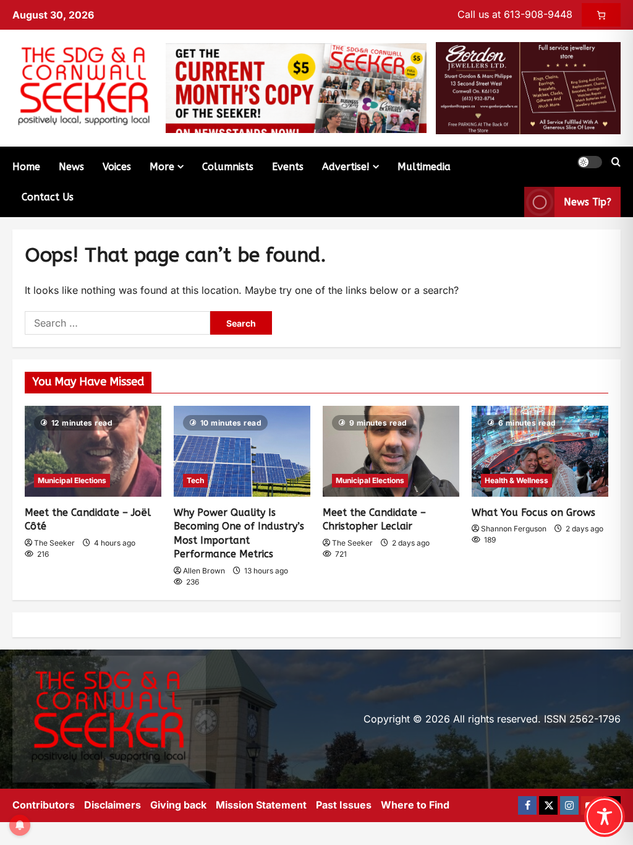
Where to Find (415, 805)
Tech (195, 480)
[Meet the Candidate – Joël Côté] (93, 451)
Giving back (178, 805)
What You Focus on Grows (533, 512)
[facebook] (527, 805)
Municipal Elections (72, 480)
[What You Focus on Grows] (540, 451)
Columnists (227, 167)
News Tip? (587, 202)
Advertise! (346, 167)
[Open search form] (616, 162)
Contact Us (48, 197)
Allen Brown (204, 570)
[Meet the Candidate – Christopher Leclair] (391, 451)
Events (288, 167)
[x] (548, 805)
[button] (589, 162)
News (71, 167)
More (162, 167)
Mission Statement (261, 805)
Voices (117, 167)
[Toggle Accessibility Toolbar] (604, 816)
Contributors (43, 805)
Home (26, 167)
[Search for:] (117, 323)
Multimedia (424, 167)
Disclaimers (112, 805)
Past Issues (344, 805)
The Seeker (54, 542)
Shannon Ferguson (513, 528)
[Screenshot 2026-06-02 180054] (528, 87)
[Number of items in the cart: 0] (601, 15)
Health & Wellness (516, 480)
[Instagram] (569, 805)
